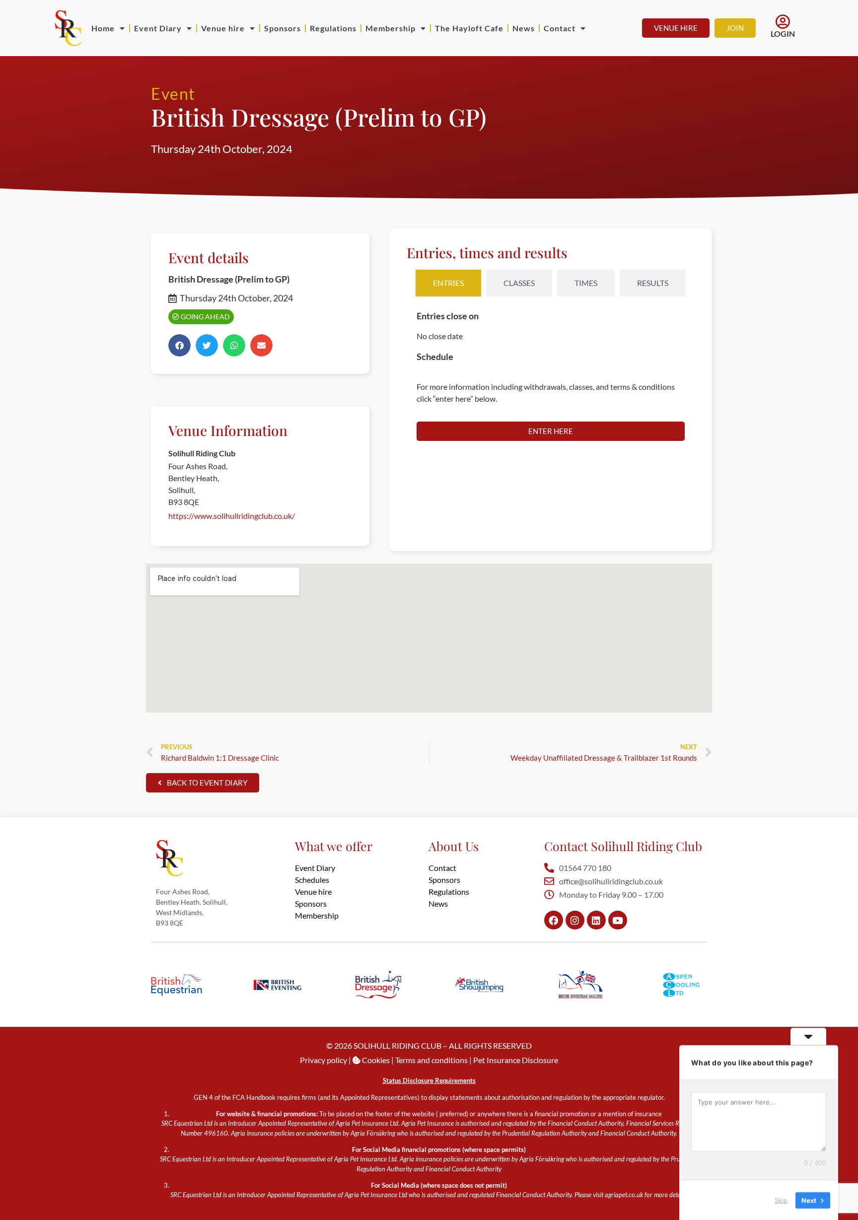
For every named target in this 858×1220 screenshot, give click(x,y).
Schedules (312, 879)
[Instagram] (575, 920)
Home (103, 28)
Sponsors (282, 28)
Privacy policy (323, 1060)
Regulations (333, 28)
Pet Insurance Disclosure (515, 1060)
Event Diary (158, 28)
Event (173, 93)
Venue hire (223, 28)
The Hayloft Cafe (469, 28)
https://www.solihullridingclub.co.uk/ (231, 515)
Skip (781, 1200)
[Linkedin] (596, 920)
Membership (390, 28)
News (523, 28)
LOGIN (783, 33)
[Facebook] (553, 920)
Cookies (375, 1060)
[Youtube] (617, 920)
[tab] (448, 283)
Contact (559, 28)
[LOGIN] (783, 21)
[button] (179, 345)
